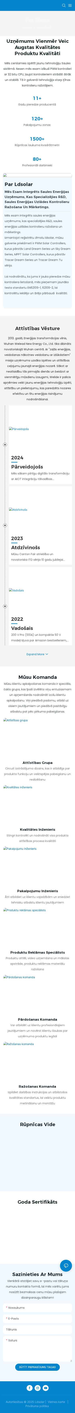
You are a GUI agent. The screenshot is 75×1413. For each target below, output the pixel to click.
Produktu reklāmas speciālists (37, 952)
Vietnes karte (56, 1401)
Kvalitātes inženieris (37, 830)
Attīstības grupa (38, 763)
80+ (37, 159)
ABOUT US (44, 28)
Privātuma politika (37, 1406)
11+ (37, 98)
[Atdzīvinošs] (40, 509)
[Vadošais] (40, 590)
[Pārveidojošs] (40, 428)
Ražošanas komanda (37, 1086)
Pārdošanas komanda (37, 1019)
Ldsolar (28, 28)
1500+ (37, 139)
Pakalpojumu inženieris (37, 891)
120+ (37, 119)
